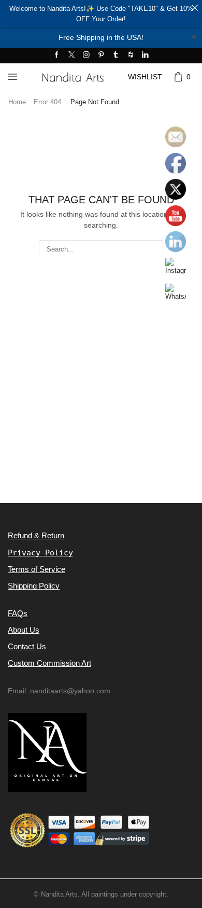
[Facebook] (56, 55)
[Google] (130, 55)
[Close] (194, 7)
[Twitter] (71, 55)
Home (17, 102)
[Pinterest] (101, 55)
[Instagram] (86, 55)
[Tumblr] (115, 55)
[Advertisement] (101, 399)
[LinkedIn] (145, 55)
